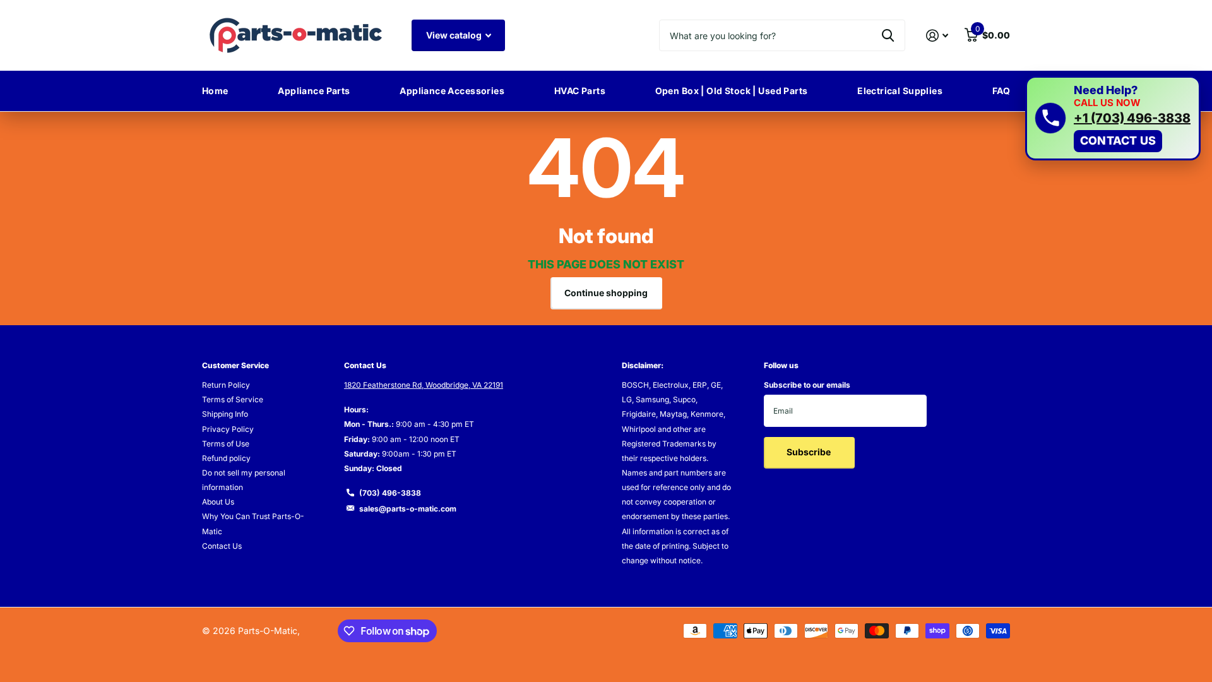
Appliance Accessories (452, 90)
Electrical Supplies (899, 90)
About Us (218, 501)
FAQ (1001, 90)
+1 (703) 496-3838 (1132, 118)
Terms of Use (225, 443)
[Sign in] (937, 35)
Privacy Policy (228, 429)
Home (215, 90)
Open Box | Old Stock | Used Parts (731, 90)
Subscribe (810, 451)
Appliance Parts (314, 90)
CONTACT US (1118, 140)
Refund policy (226, 458)
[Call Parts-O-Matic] (1050, 118)
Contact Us (222, 546)
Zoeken (887, 35)
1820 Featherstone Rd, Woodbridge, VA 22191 (423, 385)
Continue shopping (606, 292)
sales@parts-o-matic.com (407, 508)
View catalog (455, 35)
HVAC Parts (579, 90)
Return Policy (226, 385)
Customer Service (235, 365)
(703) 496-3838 (390, 493)
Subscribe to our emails (807, 385)
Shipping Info (225, 414)
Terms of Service (232, 399)
